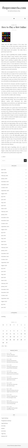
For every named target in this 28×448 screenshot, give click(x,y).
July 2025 (3, 196)
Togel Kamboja (4, 418)
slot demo (3, 431)
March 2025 (4, 208)
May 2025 (3, 202)
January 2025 (4, 214)
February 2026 (4, 175)
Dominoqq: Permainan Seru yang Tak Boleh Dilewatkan (12, 367)
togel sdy (3, 433)
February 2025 (4, 211)
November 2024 (5, 220)
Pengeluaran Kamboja (6, 420)
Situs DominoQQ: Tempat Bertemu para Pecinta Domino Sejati (12, 373)
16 (3, 336)
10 (6, 333)
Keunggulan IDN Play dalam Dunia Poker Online (12, 408)
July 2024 (3, 232)
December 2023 (5, 253)
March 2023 (4, 280)
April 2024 (3, 241)
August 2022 (4, 301)
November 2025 (5, 184)
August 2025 (4, 193)
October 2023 (4, 259)
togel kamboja (4, 423)
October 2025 (4, 187)
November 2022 (5, 292)
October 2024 (4, 223)
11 (10, 333)
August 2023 (4, 265)
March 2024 (4, 244)
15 (24, 333)
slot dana (3, 425)
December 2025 (5, 181)
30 (3, 342)
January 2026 (4, 178)
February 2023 (4, 283)
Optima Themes (18, 445)
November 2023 (5, 256)
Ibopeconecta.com (14, 7)
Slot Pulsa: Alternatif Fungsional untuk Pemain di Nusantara (12, 355)
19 (14, 336)
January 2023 (4, 286)
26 (14, 339)
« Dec (2, 346)
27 (17, 339)
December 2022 (5, 289)
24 (6, 339)
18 (10, 336)
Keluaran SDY (4, 436)
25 (10, 339)
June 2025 (3, 199)
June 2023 (3, 271)
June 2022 (3, 307)
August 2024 (4, 229)
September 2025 (5, 190)
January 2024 (4, 250)
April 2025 (3, 205)
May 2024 (3, 238)
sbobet (3, 428)
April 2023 (3, 277)
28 (21, 339)
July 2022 (3, 304)
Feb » (6, 346)
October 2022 (4, 295)
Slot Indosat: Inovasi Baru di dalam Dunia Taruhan (12, 379)
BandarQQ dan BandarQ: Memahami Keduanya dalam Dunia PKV (12, 361)
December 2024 (5, 217)
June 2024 (3, 235)
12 (14, 333)
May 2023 (3, 274)
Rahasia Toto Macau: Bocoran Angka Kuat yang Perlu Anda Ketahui (12, 391)
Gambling (14, 25)
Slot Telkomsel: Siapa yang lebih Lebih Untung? (12, 385)
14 (21, 333)
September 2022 (5, 298)
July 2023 (3, 268)
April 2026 (3, 169)
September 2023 (5, 262)
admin (4, 156)
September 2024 (5, 226)
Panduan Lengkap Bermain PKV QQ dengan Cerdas (12, 397)
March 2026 (4, 172)
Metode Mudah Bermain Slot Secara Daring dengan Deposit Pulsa (12, 402)
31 (6, 342)
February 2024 (4, 247)
